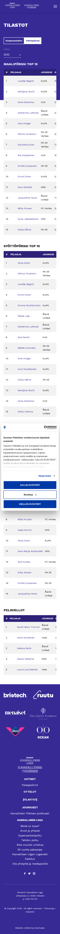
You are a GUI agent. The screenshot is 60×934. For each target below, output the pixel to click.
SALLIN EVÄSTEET (30, 485)
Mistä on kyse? (30, 826)
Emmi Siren (24, 176)
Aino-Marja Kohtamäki (30, 551)
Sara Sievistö (25, 187)
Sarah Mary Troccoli (28, 627)
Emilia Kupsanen (27, 166)
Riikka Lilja (24, 316)
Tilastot (30, 799)
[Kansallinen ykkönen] (30, 769)
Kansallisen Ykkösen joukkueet (29, 813)
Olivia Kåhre (24, 229)
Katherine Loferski (28, 112)
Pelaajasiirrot (30, 785)
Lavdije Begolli (26, 81)
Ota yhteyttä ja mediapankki (30, 863)
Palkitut (30, 858)
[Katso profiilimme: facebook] (24, 873)
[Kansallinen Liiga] (30, 760)
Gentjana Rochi (26, 91)
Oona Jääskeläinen (28, 219)
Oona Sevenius (26, 102)
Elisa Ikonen (24, 572)
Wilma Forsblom (27, 134)
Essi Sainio (24, 337)
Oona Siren (24, 263)
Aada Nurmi (24, 530)
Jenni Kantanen (26, 637)
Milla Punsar (25, 208)
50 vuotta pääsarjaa (30, 849)
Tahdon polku (29, 840)
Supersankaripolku (30, 835)
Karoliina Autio (26, 144)
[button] (55, 6)
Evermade (39, 928)
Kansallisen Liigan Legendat (30, 854)
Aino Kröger (24, 123)
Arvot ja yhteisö (30, 830)
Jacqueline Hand (27, 197)
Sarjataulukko (14, 40)
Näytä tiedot (45, 475)
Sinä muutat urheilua (30, 844)
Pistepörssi (32, 40)
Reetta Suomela (27, 347)
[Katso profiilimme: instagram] (34, 873)
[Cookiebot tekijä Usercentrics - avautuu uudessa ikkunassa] (44, 427)
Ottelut (30, 791)
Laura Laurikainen (27, 669)
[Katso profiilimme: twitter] (29, 873)
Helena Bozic (24, 648)
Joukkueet (30, 807)
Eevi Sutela (24, 561)
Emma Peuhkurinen (29, 305)
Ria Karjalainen (26, 155)
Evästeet (30, 912)
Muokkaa (28, 494)
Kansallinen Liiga (30, 820)
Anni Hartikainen (27, 369)
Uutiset (30, 779)
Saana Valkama (25, 658)
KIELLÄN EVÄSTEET (30, 504)
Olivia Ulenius (25, 411)
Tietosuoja (49, 908)
